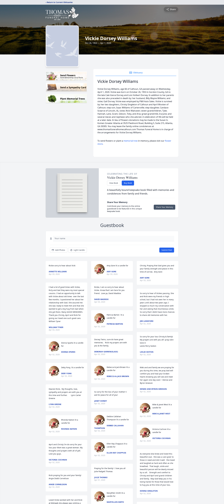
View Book (113, 183)
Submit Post (167, 250)
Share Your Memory (164, 207)
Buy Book (128, 183)
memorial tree (131, 140)
